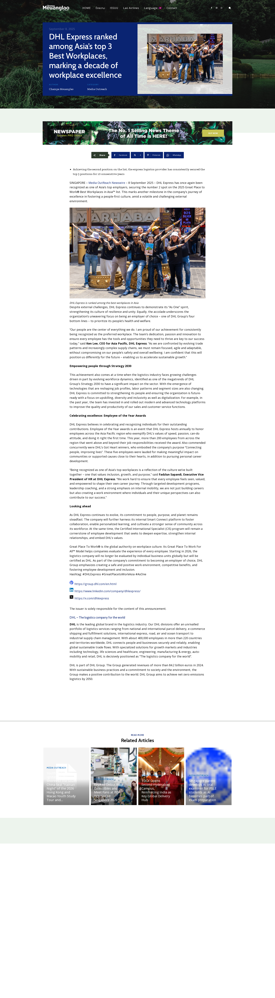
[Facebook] (211, 8)
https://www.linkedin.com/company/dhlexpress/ (107, 591)
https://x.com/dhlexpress (91, 598)
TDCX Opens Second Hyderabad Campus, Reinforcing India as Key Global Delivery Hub (156, 790)
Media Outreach (97, 89)
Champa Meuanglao (61, 89)
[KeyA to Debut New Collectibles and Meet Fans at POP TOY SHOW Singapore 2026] (114, 776)
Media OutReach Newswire (106, 183)
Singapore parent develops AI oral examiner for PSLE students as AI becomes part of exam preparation (202, 790)
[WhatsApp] (221, 8)
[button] (229, 8)
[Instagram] (216, 8)
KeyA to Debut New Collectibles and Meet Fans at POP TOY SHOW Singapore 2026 (108, 792)
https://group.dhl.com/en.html (95, 584)
